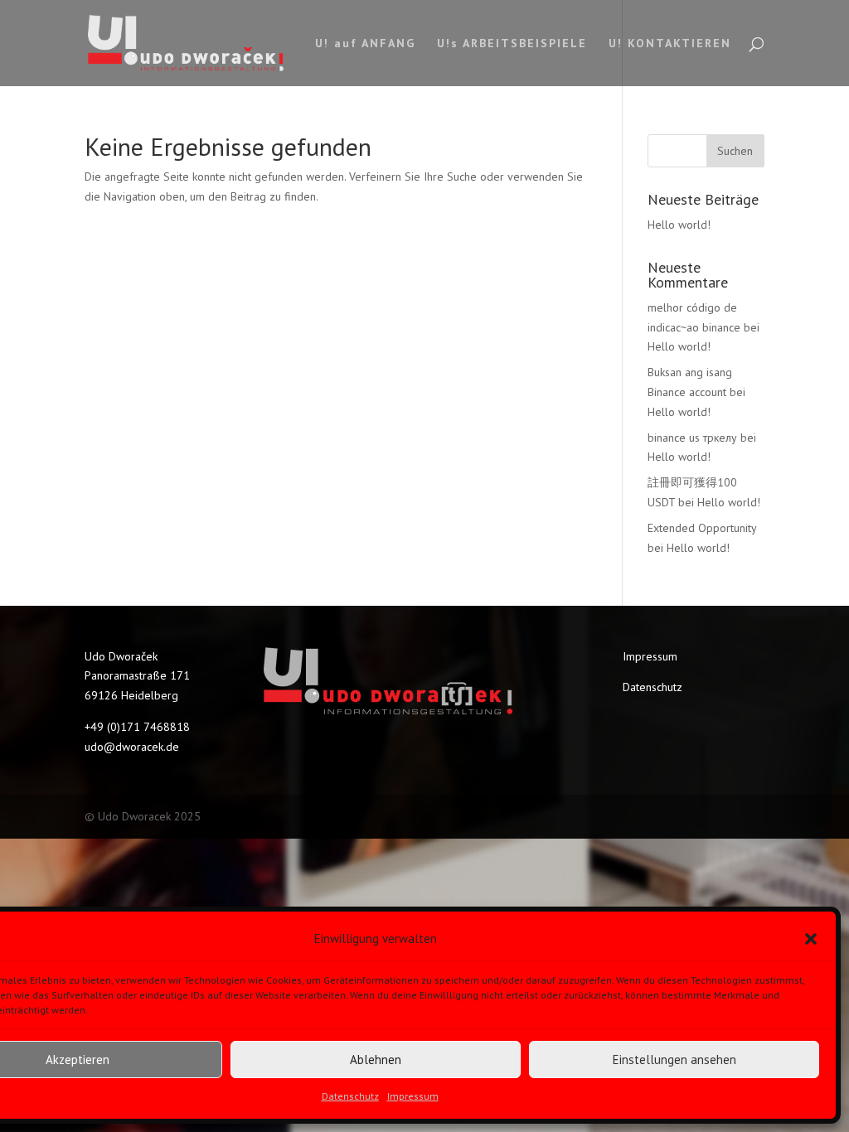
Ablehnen (375, 1059)
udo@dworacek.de (132, 746)
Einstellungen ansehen (674, 1059)
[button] (811, 939)
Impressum (413, 1096)
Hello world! (679, 224)
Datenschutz (350, 1096)
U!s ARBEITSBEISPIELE (512, 44)
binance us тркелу (692, 437)
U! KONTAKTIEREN (670, 44)
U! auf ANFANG (365, 44)
